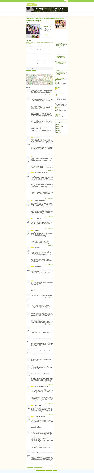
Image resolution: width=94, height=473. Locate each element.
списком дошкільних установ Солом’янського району (37, 56)
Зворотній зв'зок (50, 470)
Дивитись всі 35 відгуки (37, 467)
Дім (33, 14)
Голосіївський (58, 127)
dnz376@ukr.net (46, 34)
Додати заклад (55, 470)
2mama (28, 233)
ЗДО (45, 470)
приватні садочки (31, 18)
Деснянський (58, 128)
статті (55, 14)
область (58, 124)
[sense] (60, 24)
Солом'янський (59, 132)
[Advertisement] (61, 35)
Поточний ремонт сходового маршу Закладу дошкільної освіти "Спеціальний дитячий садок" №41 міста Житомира (61, 52)
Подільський (58, 131)
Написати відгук (30, 467)
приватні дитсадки (59, 125)
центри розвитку (39, 18)
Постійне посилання (50, 94)
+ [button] (27, 75)
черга (38, 14)
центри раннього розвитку (60, 126)
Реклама (42, 470)
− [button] (27, 76)
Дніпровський (58, 129)
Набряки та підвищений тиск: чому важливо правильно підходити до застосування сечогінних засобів (61, 73)
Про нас (38, 470)
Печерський (58, 130)
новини (43, 14)
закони (49, 14)
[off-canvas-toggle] (67, 1)
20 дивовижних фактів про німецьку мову (61, 64)
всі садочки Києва (47, 18)
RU (65, 0)
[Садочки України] (47, 5)
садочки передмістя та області (58, 18)
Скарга (46, 94)
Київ (56, 123)
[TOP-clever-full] (47, 9)
